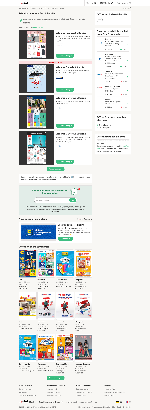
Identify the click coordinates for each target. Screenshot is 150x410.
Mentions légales (84, 407)
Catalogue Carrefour (54, 395)
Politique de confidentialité (101, 407)
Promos (33, 8)
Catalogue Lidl (52, 389)
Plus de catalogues (55, 169)
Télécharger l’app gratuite (27, 395)
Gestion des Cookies (124, 407)
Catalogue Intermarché (84, 392)
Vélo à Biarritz (37, 27)
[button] (55, 44)
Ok (72, 200)
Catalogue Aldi (81, 395)
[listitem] (28, 269)
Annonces (126, 8)
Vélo (40, 8)
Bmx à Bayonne (105, 125)
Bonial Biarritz (23, 8)
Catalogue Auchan (82, 389)
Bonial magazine (24, 392)
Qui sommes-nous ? (26, 389)
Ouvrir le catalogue (65, 56)
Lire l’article (65, 239)
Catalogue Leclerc (53, 392)
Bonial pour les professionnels (114, 392)
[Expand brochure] (36, 44)
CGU (113, 407)
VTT (99, 20)
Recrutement (109, 395)
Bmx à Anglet (104, 128)
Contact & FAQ (109, 389)
